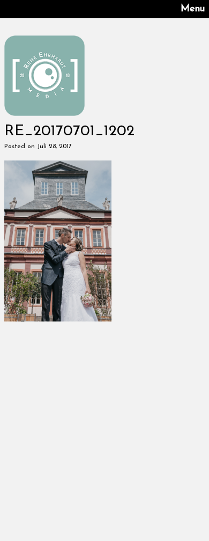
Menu (193, 9)
